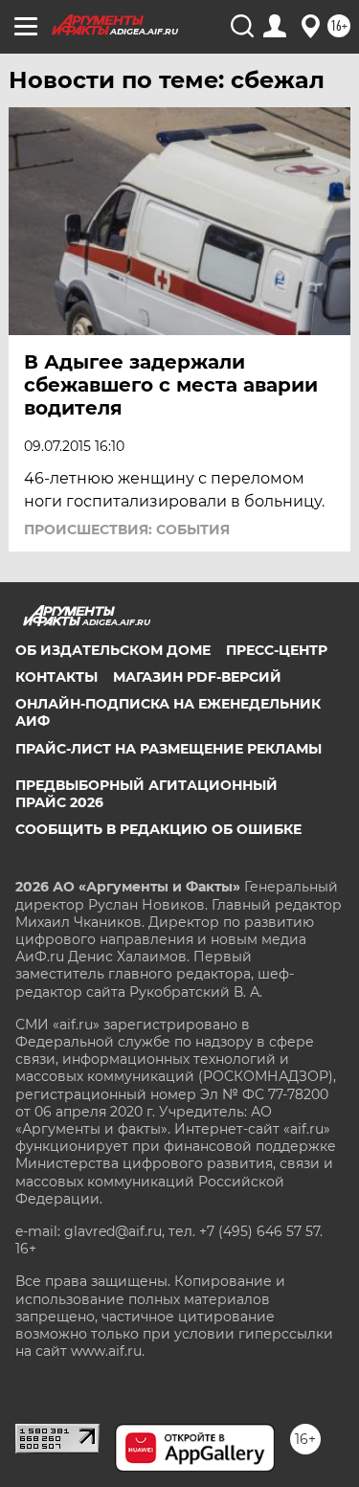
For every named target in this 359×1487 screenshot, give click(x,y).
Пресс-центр (276, 650)
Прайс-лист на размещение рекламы (168, 748)
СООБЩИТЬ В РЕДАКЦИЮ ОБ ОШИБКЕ (158, 829)
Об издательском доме (113, 650)
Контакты (56, 677)
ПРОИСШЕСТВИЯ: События (127, 529)
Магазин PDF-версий (197, 677)
